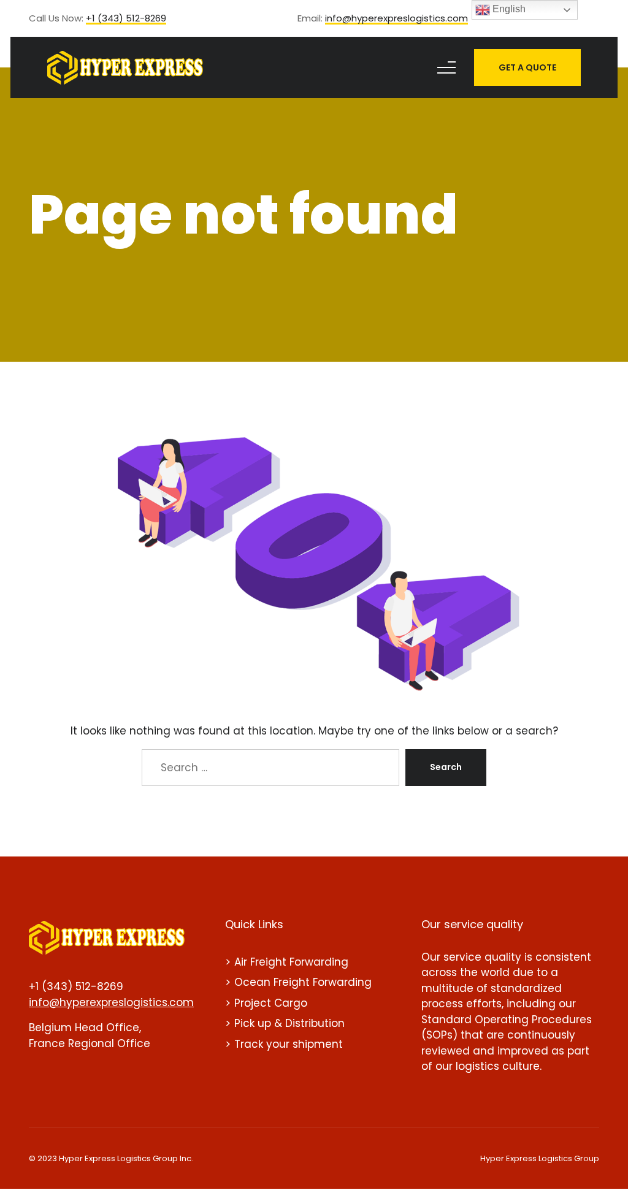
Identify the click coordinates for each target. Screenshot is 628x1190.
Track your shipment (288, 1044)
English (508, 9)
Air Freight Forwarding (291, 962)
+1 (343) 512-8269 (126, 19)
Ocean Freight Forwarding (303, 982)
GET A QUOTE (527, 67)
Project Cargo (270, 1003)
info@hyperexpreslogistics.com (396, 19)
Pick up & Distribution (289, 1023)
